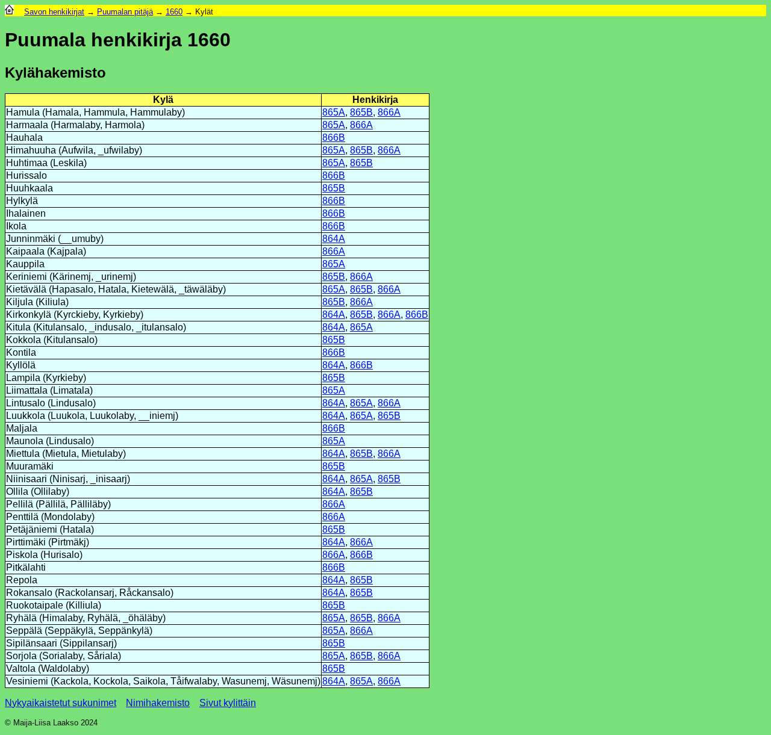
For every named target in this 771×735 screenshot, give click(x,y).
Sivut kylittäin (227, 703)
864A (333, 239)
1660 (174, 11)
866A (389, 112)
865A (333, 112)
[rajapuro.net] (9, 11)
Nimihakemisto (158, 703)
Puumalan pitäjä (125, 11)
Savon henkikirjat (54, 11)
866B (333, 137)
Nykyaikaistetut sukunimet (60, 703)
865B (361, 112)
